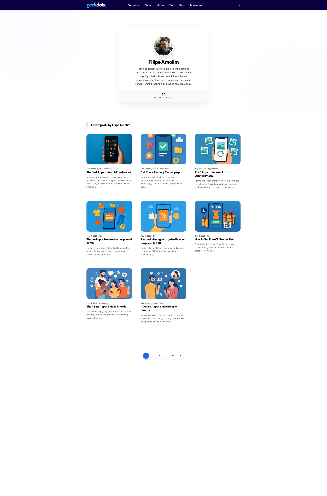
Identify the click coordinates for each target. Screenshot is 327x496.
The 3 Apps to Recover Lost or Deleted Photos (213, 174)
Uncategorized (111, 169)
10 (173, 355)
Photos (148, 5)
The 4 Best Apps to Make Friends (106, 306)
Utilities (160, 5)
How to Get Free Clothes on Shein (215, 239)
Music (182, 5)
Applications (133, 5)
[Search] (239, 5)
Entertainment (196, 5)
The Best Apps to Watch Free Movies (108, 172)
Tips (171, 5)
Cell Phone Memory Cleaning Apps (162, 172)
